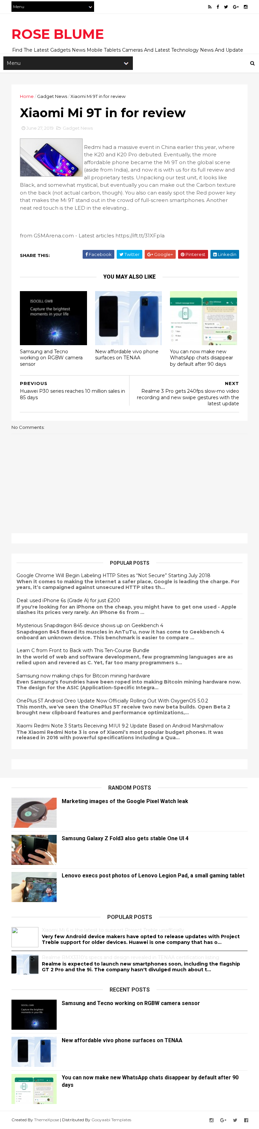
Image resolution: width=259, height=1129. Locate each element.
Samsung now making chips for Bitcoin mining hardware (83, 676)
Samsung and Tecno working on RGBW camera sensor (51, 358)
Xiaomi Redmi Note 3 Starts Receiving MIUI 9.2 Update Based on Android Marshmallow (120, 726)
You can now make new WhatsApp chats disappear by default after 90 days (201, 358)
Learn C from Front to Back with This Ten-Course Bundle (83, 650)
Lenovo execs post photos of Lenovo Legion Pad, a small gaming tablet (153, 875)
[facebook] (218, 7)
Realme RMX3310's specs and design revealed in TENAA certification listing (130, 957)
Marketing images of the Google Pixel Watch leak (125, 801)
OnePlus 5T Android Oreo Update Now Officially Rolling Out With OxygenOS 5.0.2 (112, 701)
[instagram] (246, 7)
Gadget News (52, 96)
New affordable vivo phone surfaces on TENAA (127, 355)
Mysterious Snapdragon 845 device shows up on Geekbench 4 (90, 625)
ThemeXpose (46, 1119)
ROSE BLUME (57, 34)
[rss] (209, 7)
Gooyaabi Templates (111, 1119)
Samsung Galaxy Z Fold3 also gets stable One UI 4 (125, 838)
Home (27, 96)
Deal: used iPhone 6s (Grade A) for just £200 (68, 600)
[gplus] (236, 7)
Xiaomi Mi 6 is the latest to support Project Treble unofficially (113, 930)
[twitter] (226, 7)
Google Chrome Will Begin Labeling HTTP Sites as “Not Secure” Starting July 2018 (113, 575)
